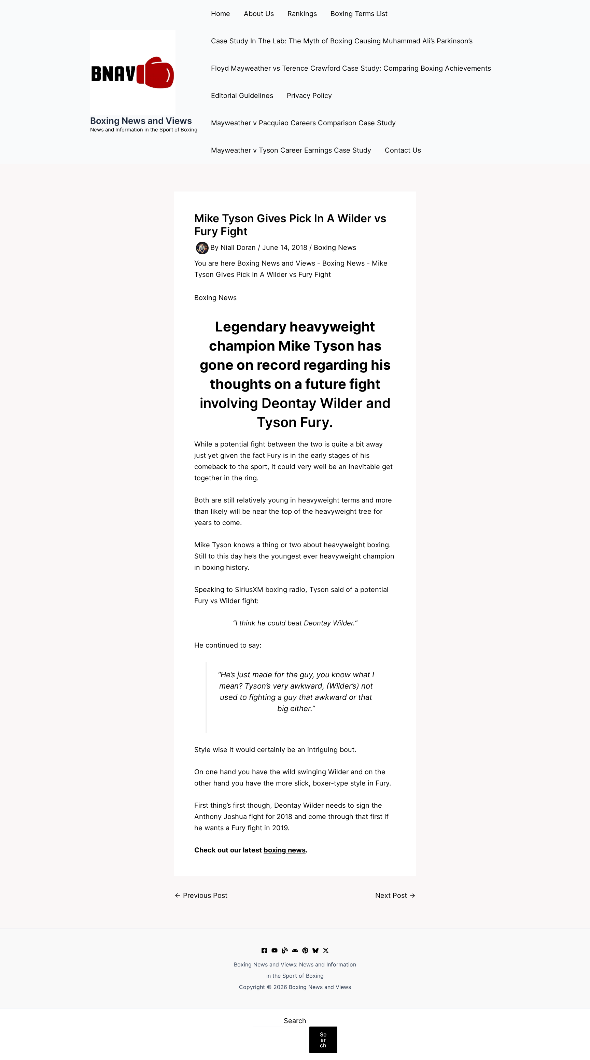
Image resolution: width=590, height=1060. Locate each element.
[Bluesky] (315, 950)
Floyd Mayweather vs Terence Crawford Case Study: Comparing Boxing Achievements (351, 68)
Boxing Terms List (359, 14)
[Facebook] (264, 950)
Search (295, 1021)
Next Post (395, 895)
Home (220, 14)
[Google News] (295, 950)
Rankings (302, 14)
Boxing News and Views (141, 120)
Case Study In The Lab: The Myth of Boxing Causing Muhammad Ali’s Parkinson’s (342, 41)
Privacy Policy (309, 95)
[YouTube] (274, 950)
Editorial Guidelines (242, 95)
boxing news (285, 850)
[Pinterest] (305, 950)
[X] (326, 950)
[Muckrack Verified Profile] (285, 950)
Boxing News (335, 247)
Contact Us (403, 150)
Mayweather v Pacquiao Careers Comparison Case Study (303, 123)
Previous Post (200, 895)
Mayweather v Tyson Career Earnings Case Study (291, 150)
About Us (259, 14)
